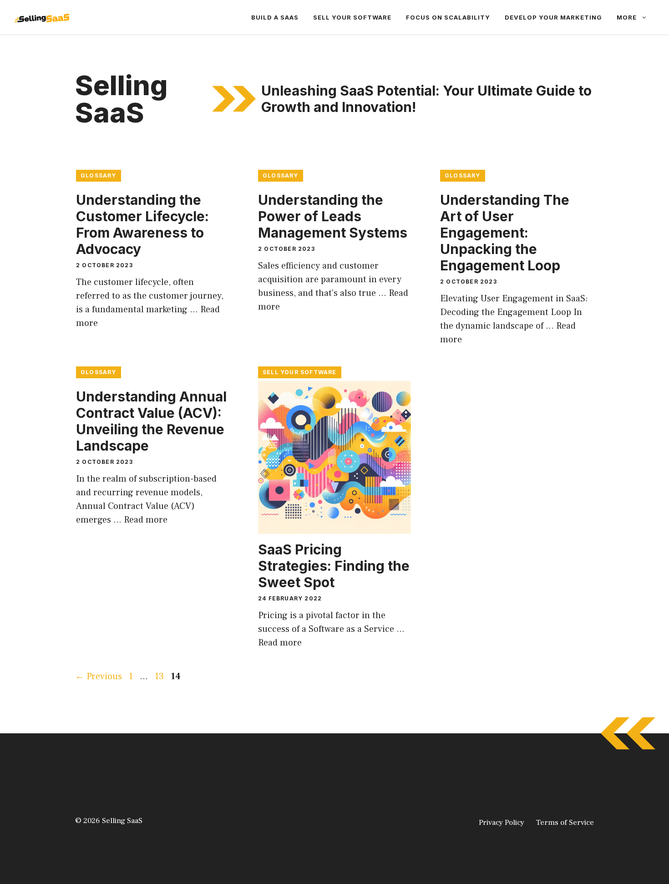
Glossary (99, 175)
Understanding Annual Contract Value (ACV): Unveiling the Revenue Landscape (151, 421)
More (627, 17)
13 (160, 676)
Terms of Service (565, 823)
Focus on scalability (448, 17)
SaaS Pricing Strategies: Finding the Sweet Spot (334, 565)
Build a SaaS (275, 17)
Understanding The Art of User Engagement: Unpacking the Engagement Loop (504, 233)
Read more (145, 520)
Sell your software (352, 17)
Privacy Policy (501, 823)
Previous (98, 676)
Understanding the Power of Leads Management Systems (332, 216)
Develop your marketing (553, 17)
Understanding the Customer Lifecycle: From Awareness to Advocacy (142, 224)
